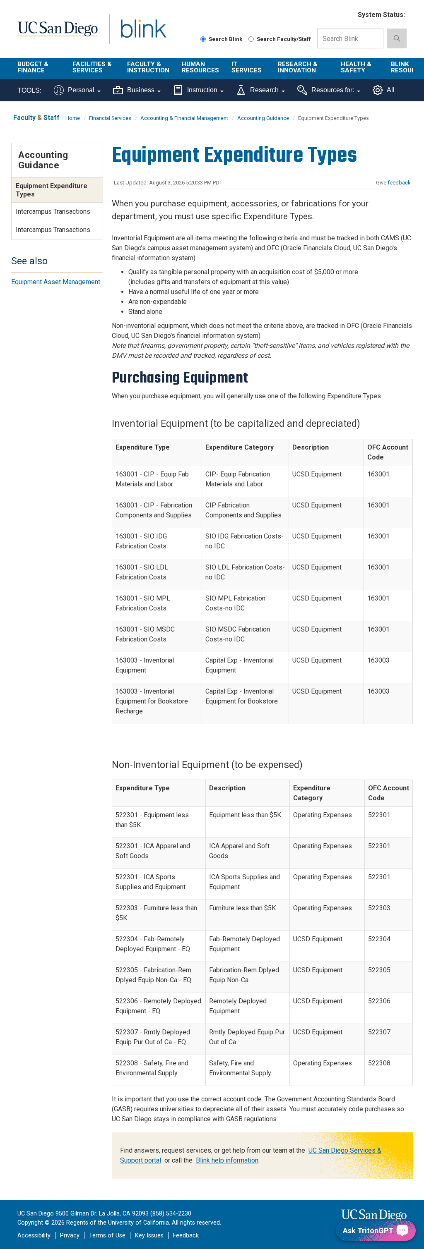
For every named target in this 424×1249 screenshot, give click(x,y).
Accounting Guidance (263, 118)
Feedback (186, 1235)
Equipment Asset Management (55, 282)
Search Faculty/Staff (284, 39)
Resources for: (332, 89)
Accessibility (34, 1235)
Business (140, 89)
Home (72, 118)
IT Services (246, 67)
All (391, 89)
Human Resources (200, 67)
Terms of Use (107, 1235)
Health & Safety (356, 67)
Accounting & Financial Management (184, 118)
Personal (81, 89)
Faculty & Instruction (148, 67)
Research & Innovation (298, 67)
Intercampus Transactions (53, 211)
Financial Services (110, 118)
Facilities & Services (92, 67)
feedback (399, 182)
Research (264, 89)
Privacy (70, 1235)
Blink (135, 33)
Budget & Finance (32, 67)
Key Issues (149, 1235)
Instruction (202, 89)
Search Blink (226, 39)
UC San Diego (54, 33)
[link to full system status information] (346, 15)
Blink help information (227, 1160)
